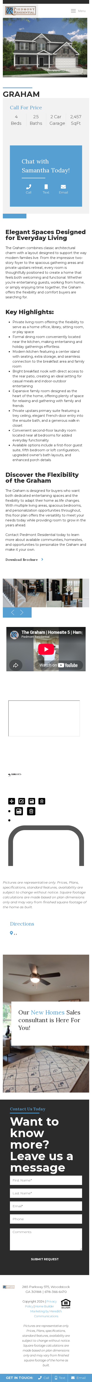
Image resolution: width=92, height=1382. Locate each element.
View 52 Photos (65, 70)
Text (61, 1378)
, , (15, 933)
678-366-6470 (56, 1292)
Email (80, 1378)
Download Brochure (21, 560)
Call (45, 1378)
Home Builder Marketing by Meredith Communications (46, 1311)
